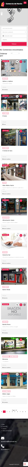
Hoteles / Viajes (6, 391)
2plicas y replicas (7, 81)
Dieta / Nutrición (13, 356)
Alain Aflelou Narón (8, 185)
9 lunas (4, 116)
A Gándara (5, 89)
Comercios (4, 426)
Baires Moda (6, 289)
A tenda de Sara (7, 150)
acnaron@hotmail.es (9, 441)
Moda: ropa (5, 113)
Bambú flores (6, 324)
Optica (4, 182)
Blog (3, 424)
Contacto (4, 428)
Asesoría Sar (6, 255)
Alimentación (6, 217)
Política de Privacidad (7, 430)
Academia (5, 78)
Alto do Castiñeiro (7, 159)
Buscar (14, 44)
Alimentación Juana (8, 220)
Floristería (5, 321)
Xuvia (4, 124)
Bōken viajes (6, 394)
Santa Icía (5, 298)
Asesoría (5, 252)
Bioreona (5, 359)
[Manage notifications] (25, 464)
